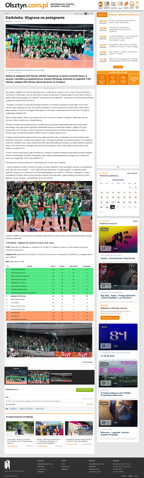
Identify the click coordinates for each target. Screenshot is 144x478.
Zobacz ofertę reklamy (110, 318)
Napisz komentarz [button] (84, 390)
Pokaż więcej (118, 67)
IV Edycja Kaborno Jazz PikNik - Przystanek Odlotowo (116, 394)
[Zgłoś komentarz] (17, 404)
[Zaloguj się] (137, 3)
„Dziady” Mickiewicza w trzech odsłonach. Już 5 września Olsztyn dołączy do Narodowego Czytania (123, 38)
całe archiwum (132, 173)
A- (86, 14)
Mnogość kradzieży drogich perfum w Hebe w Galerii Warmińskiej (122, 21)
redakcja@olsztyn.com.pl (45, 464)
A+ (92, 14)
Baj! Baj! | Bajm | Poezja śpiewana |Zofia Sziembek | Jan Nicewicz (118, 296)
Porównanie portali (95, 471)
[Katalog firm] (113, 5)
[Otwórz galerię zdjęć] (49, 46)
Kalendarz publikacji (109, 175)
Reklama (92, 460)
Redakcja (9, 21)
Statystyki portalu (94, 469)
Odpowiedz (11, 404)
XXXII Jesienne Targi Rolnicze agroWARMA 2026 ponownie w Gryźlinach (120, 29)
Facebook (123, 476)
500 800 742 (92, 466)
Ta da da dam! (108, 355)
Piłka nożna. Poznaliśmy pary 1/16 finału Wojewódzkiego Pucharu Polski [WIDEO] (123, 60)
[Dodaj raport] (132, 5)
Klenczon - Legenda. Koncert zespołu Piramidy (115, 433)
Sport (7, 13)
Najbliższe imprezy (108, 223)
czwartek (112, 82)
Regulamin (65, 469)
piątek (123, 82)
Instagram (130, 476)
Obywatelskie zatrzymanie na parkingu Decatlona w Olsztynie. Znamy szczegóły (123, 45)
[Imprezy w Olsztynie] (126, 5)
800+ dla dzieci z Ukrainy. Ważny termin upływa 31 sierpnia (123, 53)
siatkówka (13, 409)
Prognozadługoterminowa (134, 79)
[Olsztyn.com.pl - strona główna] (7, 464)
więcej (135, 221)
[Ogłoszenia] (106, 5)
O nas (63, 464)
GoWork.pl (40, 471)
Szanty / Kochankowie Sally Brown (118, 258)
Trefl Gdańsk (40, 409)
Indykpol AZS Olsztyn (26, 409)
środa (102, 82)
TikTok (135, 476)
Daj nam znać (66, 466)
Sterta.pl (115, 464)
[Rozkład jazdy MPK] (100, 5)
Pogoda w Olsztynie (118, 72)
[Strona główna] (40, 5)
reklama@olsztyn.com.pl (96, 464)
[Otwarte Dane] (120, 5)
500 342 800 (40, 466)
